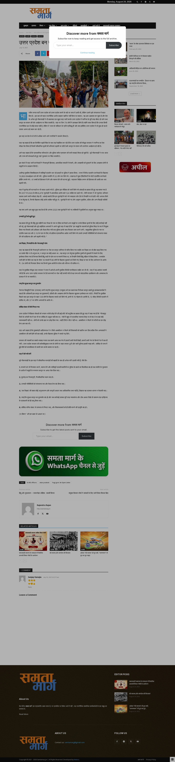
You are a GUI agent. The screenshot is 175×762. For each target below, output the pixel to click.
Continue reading (87, 53)
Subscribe (114, 45)
